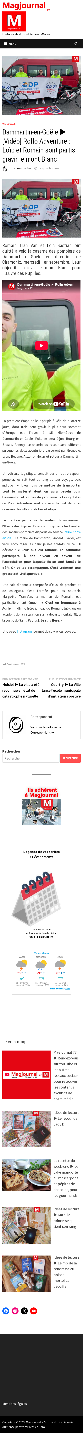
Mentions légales (14, 1403)
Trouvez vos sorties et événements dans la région (41, 933)
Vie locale (8, 124)
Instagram (24, 631)
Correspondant (23, 168)
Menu (12, 44)
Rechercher (11, 751)
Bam (42, 1427)
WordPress (27, 1427)
